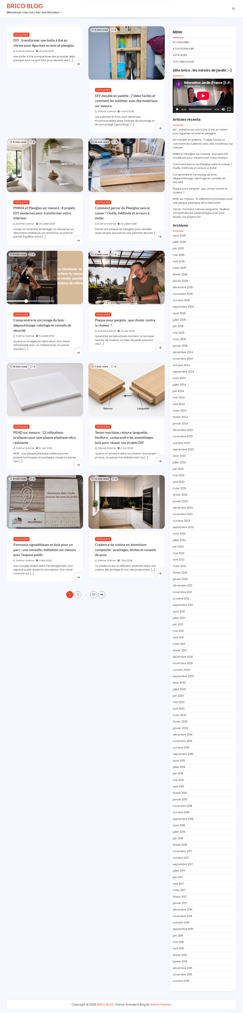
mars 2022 (179, 566)
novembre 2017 (182, 851)
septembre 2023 (183, 449)
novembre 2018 (182, 806)
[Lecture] (177, 109)
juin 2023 (178, 469)
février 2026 (180, 274)
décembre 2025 (183, 287)
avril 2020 (179, 709)
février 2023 (180, 495)
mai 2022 (178, 553)
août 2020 (179, 682)
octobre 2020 (181, 670)
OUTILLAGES (21, 34)
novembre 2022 (183, 514)
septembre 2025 (183, 307)
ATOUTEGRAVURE (183, 48)
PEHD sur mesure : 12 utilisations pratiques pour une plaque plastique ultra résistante (44, 437)
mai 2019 (178, 780)
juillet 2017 (179, 870)
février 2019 (180, 793)
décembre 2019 (182, 734)
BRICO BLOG (25, 5)
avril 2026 (179, 261)
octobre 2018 (181, 812)
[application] (203, 96)
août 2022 (179, 533)
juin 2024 (178, 391)
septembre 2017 (183, 864)
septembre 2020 (183, 676)
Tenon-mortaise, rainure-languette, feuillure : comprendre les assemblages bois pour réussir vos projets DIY (124, 437)
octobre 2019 (181, 747)
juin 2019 (178, 773)
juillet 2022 (179, 540)
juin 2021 (178, 624)
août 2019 (179, 760)
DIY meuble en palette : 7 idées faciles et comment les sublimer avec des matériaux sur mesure (126, 101)
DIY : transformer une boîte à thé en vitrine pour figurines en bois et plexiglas (200, 131)
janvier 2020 (180, 728)
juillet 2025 (179, 320)
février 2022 (180, 572)
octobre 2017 (181, 858)
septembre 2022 (183, 527)
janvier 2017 (180, 903)
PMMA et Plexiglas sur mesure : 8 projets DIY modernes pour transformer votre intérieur (44, 213)
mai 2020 (178, 702)
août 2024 (179, 378)
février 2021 (180, 650)
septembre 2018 (183, 819)
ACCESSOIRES (181, 42)
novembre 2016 (182, 916)
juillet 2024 (179, 384)
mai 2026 (178, 255)
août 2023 (179, 456)
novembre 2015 (182, 974)
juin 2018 (178, 838)
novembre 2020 (183, 663)
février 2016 (180, 955)
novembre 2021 (182, 592)
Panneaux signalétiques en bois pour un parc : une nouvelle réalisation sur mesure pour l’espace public (44, 550)
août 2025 (179, 313)
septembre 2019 (183, 754)
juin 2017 (178, 877)
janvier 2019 (180, 799)
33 (93, 594)
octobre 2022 (181, 521)
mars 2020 (179, 715)
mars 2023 (179, 488)
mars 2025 (179, 339)
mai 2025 (178, 333)
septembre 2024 (183, 371)
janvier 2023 (180, 501)
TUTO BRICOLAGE (183, 61)
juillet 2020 (179, 689)
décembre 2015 (182, 968)
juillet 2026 (179, 242)
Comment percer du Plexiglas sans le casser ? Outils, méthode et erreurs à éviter (122, 213)
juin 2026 (178, 248)
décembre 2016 (182, 909)
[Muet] (223, 109)
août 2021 (179, 611)
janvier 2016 (180, 961)
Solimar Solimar (25, 51)
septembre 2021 (183, 605)
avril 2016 (178, 948)
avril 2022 (178, 559)
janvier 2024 (180, 423)
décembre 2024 (183, 352)
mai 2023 (178, 475)
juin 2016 (178, 935)
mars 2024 (179, 410)
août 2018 (179, 825)
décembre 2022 (183, 508)
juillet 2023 (179, 462)
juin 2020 (178, 696)
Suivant (101, 594)
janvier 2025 (180, 346)
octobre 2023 (181, 443)
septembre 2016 (183, 929)
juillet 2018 (179, 832)
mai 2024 (179, 397)
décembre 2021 (182, 585)
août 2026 (179, 235)
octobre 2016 (181, 922)
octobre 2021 (181, 598)
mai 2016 (178, 942)
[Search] (233, 8)
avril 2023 (178, 482)
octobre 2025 (181, 300)
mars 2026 (179, 268)
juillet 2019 (179, 767)
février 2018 (180, 845)
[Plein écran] (229, 109)
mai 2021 (178, 631)
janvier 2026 (180, 281)
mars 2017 (179, 890)
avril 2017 (178, 883)
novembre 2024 (183, 358)
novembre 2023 (183, 436)
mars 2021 (179, 644)
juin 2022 (178, 546)
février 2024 (180, 417)
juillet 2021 (179, 618)
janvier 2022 (180, 579)
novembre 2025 (183, 294)
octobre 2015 (181, 981)
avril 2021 (178, 637)
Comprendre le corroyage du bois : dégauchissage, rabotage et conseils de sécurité (42, 325)
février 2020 (180, 721)
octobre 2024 (181, 365)
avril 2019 (178, 786)
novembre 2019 (182, 741)
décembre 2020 (183, 657)
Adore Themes (160, 1004)
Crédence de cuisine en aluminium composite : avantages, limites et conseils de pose (125, 550)
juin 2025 (178, 326)
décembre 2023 (183, 430)
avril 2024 (179, 404)
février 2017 (180, 897)
